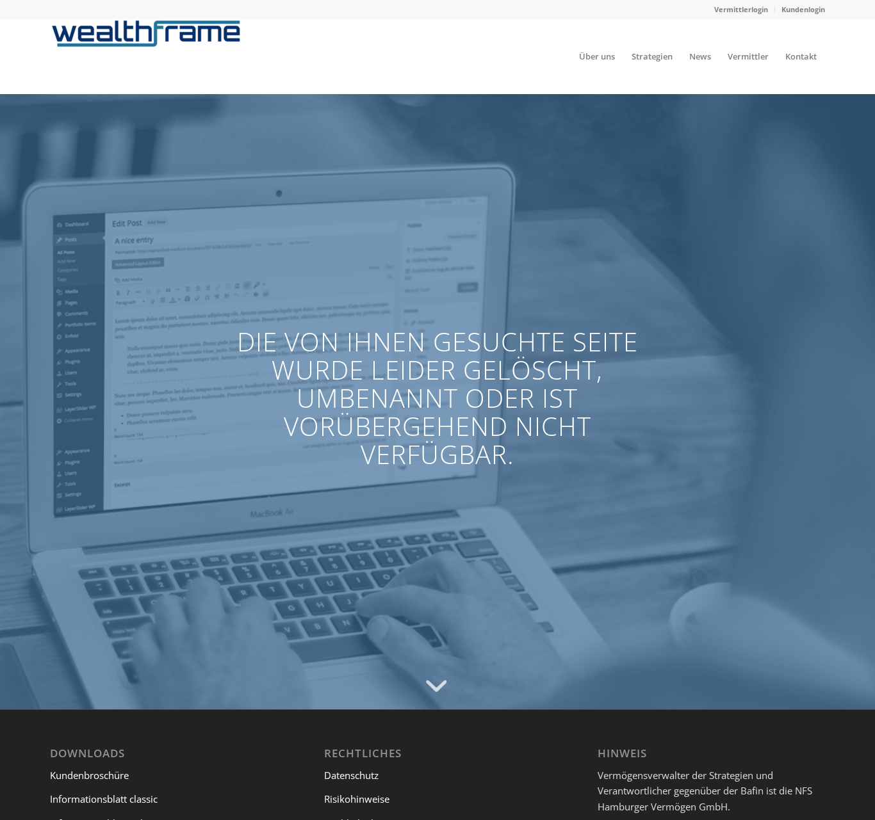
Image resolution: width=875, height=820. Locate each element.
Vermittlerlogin (741, 9)
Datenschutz (351, 775)
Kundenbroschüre (89, 775)
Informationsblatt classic (104, 798)
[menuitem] (741, 9)
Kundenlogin (803, 9)
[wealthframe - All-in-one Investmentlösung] (146, 56)
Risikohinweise (356, 798)
